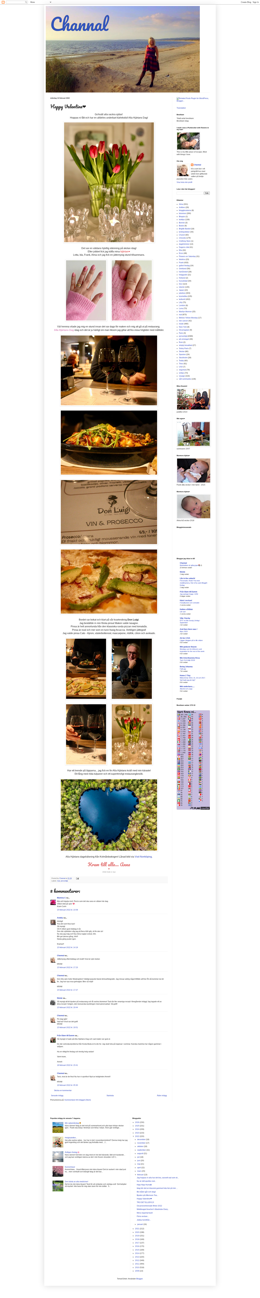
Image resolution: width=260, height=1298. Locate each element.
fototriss (182, 259)
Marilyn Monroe (185, 312)
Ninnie (59, 998)
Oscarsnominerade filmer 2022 (149, 1206)
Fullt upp (183, 669)
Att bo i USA (185, 638)
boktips (182, 220)
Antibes (182, 207)
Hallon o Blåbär (186, 609)
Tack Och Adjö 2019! (187, 660)
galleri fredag (184, 266)
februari (140, 1175)
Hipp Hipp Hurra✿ (144, 1185)
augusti (140, 1153)
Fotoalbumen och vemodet (189, 603)
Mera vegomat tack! (145, 1213)
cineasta (182, 238)
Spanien (182, 354)
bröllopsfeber (184, 232)
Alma (181, 204)
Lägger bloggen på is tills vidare (191, 640)
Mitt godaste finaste (188, 647)
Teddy (181, 361)
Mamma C (61, 898)
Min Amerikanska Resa (190, 658)
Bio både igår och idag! (146, 1192)
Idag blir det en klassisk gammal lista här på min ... (157, 1188)
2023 (137, 1133)
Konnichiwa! (70, 1167)
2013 (137, 1257)
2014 (137, 1253)
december (141, 1139)
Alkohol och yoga (186, 689)
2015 (137, 1250)
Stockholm (183, 358)
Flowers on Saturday (187, 256)
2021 (137, 1229)
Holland (182, 278)
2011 (137, 1264)
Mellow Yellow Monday (188, 318)
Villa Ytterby (185, 618)
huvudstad (183, 281)
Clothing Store (185, 241)
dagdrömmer (184, 244)
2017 (137, 1243)
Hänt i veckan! (186, 600)
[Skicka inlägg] (77, 878)
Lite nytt (183, 612)
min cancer (183, 321)
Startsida (110, 1096)
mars (139, 1171)
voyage (182, 376)
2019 (137, 1236)
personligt (64, 881)
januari (140, 1224)
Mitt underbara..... (187, 686)
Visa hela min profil (184, 182)
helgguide (183, 275)
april (139, 1168)
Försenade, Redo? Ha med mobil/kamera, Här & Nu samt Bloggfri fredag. (193, 583)
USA (181, 367)
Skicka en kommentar (63, 1090)
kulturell (182, 299)
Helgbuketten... (71, 1138)
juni (139, 1160)
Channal (79, 23)
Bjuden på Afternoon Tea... (147, 1195)
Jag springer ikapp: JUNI (189, 594)
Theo (181, 364)
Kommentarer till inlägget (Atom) (78, 1100)
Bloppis (182, 217)
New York (183, 327)
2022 (137, 1136)
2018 (137, 1239)
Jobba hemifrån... (144, 1220)
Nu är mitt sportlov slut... (146, 1181)
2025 (137, 1126)
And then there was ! (188, 629)
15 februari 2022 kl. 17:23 (67, 967)
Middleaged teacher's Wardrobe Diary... (153, 1209)
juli (138, 1157)
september (141, 1150)
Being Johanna (186, 667)
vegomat (182, 370)
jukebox (182, 293)
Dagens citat (184, 247)
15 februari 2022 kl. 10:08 (67, 910)
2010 (137, 1267)
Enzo (181, 253)
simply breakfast (185, 345)
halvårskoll (183, 272)
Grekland (182, 269)
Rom (181, 342)
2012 (137, 1260)
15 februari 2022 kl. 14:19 (67, 947)
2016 (137, 1246)
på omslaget (184, 339)
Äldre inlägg (162, 1096)
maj (139, 1164)
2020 (137, 1232)
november (141, 1143)
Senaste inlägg (57, 1096)
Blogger (139, 1279)
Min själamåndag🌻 (73, 1123)
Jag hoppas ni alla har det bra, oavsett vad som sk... (158, 1178)
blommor (182, 213)
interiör (182, 287)
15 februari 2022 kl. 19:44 (67, 1007)
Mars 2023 (184, 631)
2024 (137, 1129)
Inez (180, 284)
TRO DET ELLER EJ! (145, 1202)
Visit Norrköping (143, 856)
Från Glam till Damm (65, 1036)
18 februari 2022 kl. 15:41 (67, 1065)
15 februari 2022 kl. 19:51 (67, 1027)
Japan (181, 290)
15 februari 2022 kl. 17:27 (67, 990)
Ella (180, 250)
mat (58, 881)
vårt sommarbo (185, 379)
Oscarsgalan (184, 330)
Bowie (181, 226)
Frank (181, 263)
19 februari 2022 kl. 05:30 (67, 1085)
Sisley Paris (184, 348)
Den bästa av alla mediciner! (76, 1182)
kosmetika (183, 296)
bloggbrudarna (185, 210)
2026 (137, 1122)
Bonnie (182, 223)
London (182, 305)
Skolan (182, 351)
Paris (181, 333)
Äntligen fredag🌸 (72, 1152)
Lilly (180, 302)
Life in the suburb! (187, 578)
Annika (60, 918)
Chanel (182, 235)
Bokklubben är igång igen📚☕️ (191, 565)
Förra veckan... (143, 1216)
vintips (181, 373)
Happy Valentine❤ (144, 1199)
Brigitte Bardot (184, 229)
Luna (181, 308)
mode (181, 324)
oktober (140, 1146)
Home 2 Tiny (185, 675)
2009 (137, 1271)
